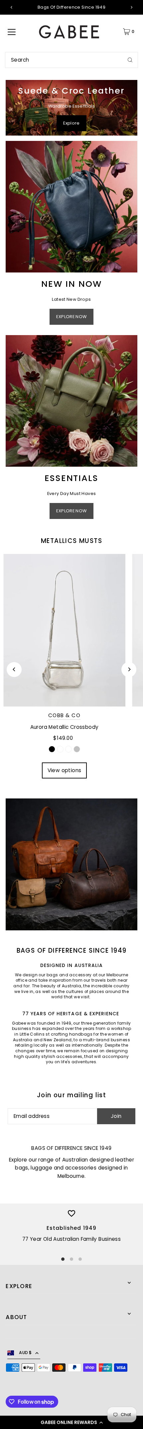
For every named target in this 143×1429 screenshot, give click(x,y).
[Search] (130, 60)
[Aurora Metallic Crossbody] (64, 630)
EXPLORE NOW (71, 316)
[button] (71, 1422)
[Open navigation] (11, 31)
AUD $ (25, 1352)
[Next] (131, 7)
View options (64, 770)
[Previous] (11, 7)
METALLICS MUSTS (71, 540)
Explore (71, 123)
